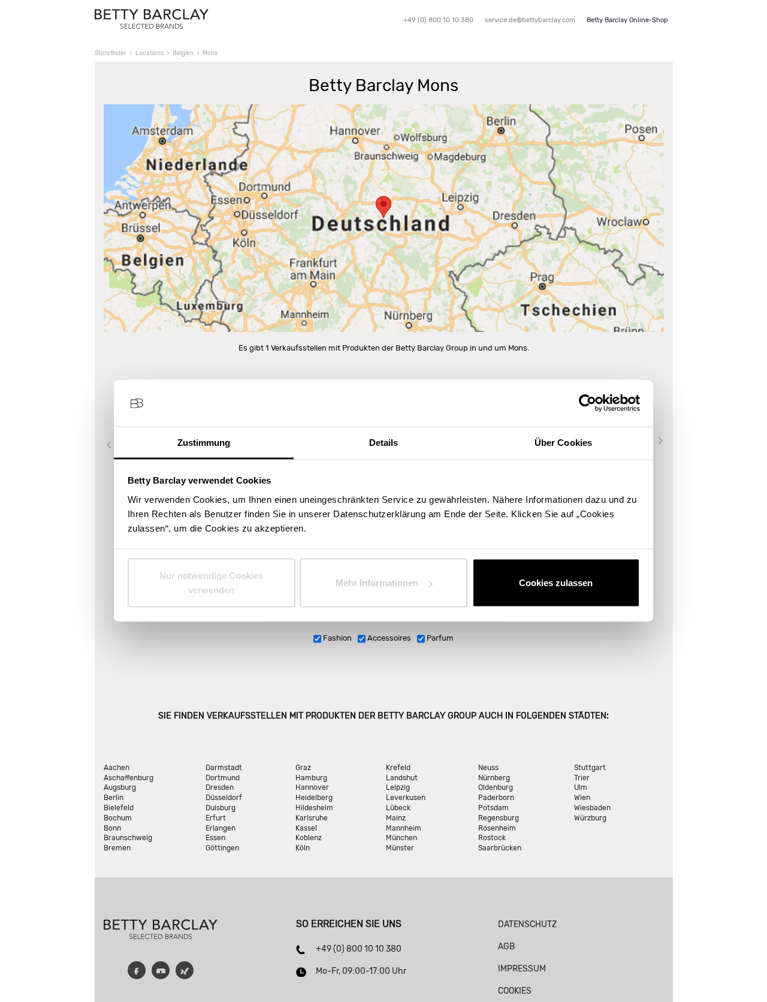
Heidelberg (314, 797)
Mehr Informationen (377, 583)
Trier (582, 778)
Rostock (492, 838)
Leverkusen (405, 797)
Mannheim (403, 828)
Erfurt (216, 818)
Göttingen (222, 848)
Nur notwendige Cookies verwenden (211, 583)
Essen (215, 838)
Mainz (396, 818)
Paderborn (496, 797)
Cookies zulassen (556, 583)
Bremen (117, 848)
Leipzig (398, 787)
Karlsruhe (311, 818)
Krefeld (398, 767)
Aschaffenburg (128, 778)
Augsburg (120, 787)
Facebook (137, 970)
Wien (582, 797)
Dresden (220, 787)
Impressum (522, 969)
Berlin (113, 797)
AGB (506, 946)
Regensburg (498, 818)
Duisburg (220, 808)
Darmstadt (224, 767)
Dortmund (223, 778)
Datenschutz (527, 924)
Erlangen (220, 828)
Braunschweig (128, 838)
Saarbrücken (499, 848)
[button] (383, 207)
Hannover (312, 787)
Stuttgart (590, 767)
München (401, 838)
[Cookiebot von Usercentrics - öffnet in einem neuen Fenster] (587, 403)
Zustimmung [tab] (204, 442)
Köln (302, 848)
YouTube (161, 970)
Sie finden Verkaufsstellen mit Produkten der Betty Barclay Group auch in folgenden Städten (382, 716)
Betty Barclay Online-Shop (627, 20)
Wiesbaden (592, 808)
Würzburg (590, 818)
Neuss (488, 767)
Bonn (112, 828)
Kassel (306, 828)
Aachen (116, 767)
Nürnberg (494, 778)
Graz (303, 767)
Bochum (118, 818)
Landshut (402, 778)
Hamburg (311, 778)
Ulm (580, 787)
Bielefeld (119, 808)
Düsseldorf (224, 797)
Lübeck (398, 808)
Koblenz (308, 838)
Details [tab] (383, 442)
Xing (185, 970)
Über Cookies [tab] (563, 442)
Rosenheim (497, 828)
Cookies (515, 991)
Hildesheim (314, 808)
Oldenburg (495, 787)
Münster (400, 848)
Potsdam (493, 808)
